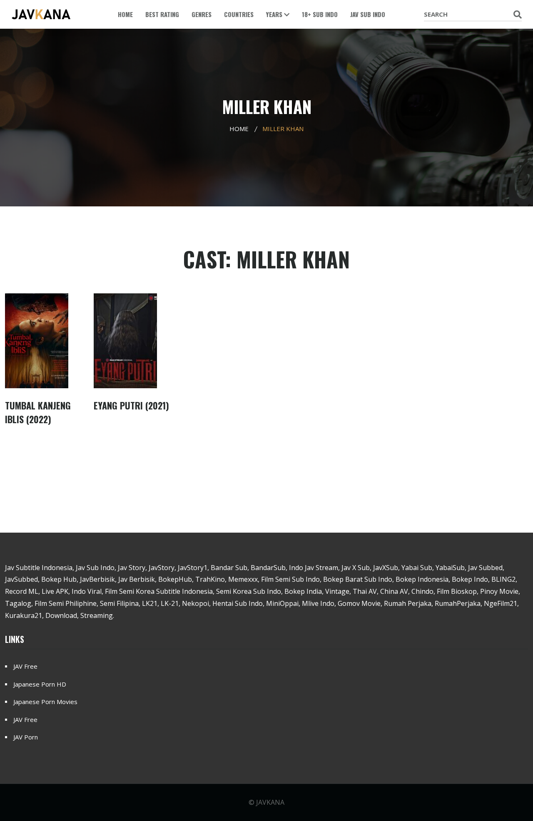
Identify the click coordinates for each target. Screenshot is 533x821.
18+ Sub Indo (320, 14)
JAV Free (25, 666)
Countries (239, 14)
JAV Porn (25, 737)
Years (275, 14)
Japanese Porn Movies (45, 701)
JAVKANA (270, 802)
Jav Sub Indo (367, 14)
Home (125, 14)
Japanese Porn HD (39, 684)
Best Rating (162, 14)
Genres (202, 14)
